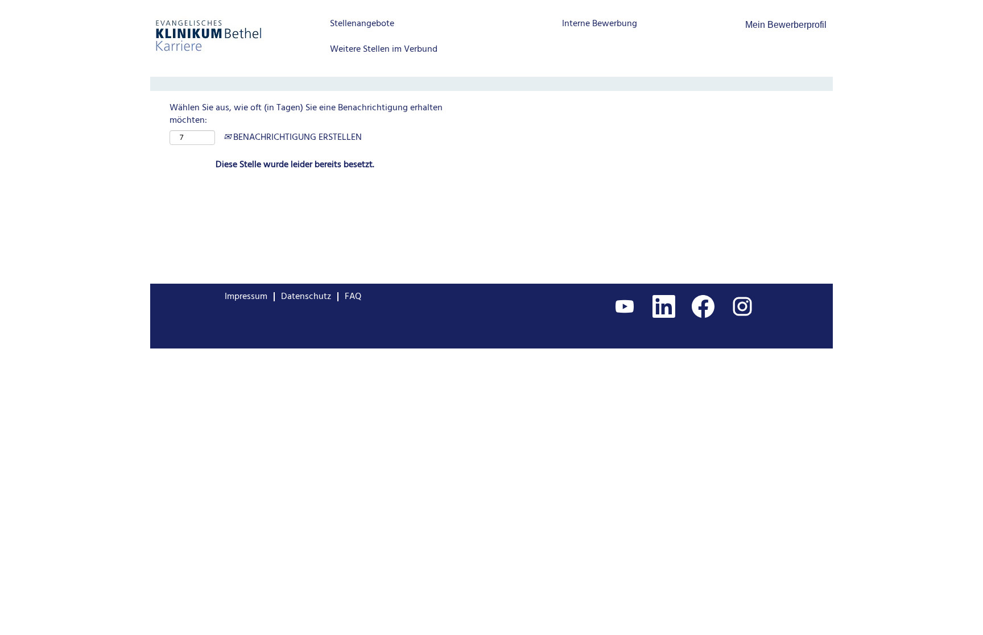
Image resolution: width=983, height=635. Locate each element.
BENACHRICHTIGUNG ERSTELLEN (296, 137)
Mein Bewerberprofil (786, 25)
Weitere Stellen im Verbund (383, 49)
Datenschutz (306, 296)
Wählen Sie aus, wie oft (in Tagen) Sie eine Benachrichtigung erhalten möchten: (306, 115)
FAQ (353, 296)
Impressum (246, 296)
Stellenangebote (362, 23)
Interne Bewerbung (599, 23)
